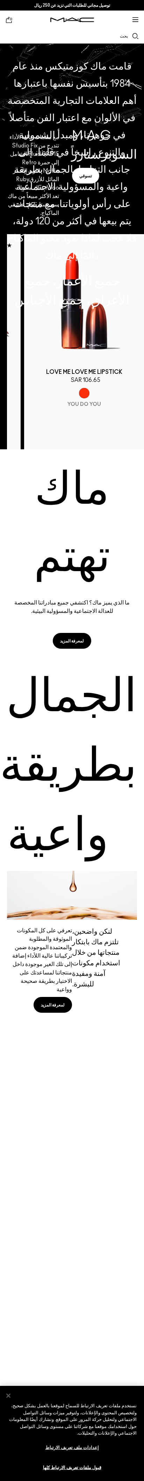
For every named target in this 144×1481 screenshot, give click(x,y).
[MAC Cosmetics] (72, 20)
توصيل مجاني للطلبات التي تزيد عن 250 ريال (72, 5)
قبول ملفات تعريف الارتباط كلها (72, 1468)
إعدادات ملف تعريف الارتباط (72, 1448)
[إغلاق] (8, 1395)
